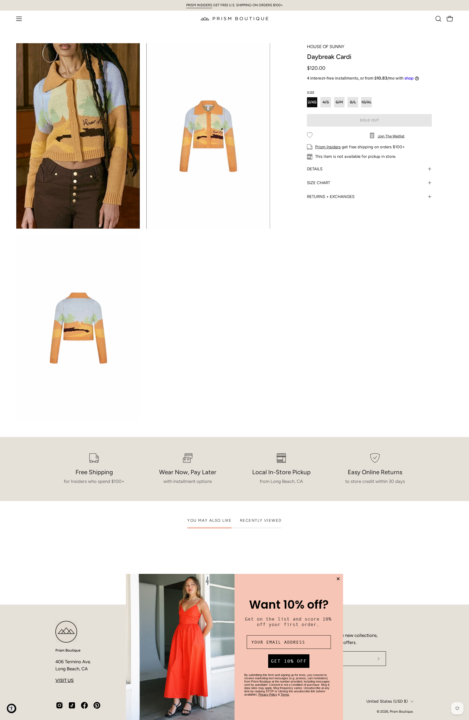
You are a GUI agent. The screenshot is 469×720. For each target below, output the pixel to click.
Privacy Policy (267, 694)
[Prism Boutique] (234, 18)
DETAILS (314, 168)
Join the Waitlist (391, 136)
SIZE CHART (318, 182)
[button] (438, 18)
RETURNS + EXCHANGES (330, 196)
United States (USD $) (387, 701)
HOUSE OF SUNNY (325, 46)
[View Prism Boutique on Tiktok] (72, 705)
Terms (285, 694)
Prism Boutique (67, 650)
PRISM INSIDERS (199, 5)
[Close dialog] (338, 578)
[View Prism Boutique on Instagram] (59, 705)
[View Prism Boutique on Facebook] (84, 705)
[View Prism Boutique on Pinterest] (97, 705)
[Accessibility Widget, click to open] (11, 708)
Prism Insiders (328, 146)
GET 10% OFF (289, 661)
